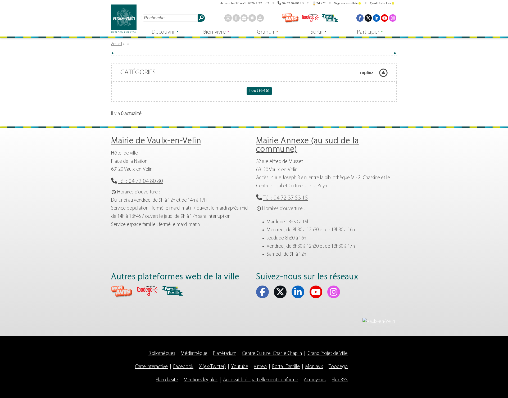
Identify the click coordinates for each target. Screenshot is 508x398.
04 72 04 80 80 (292, 3)
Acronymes (315, 380)
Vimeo (260, 366)
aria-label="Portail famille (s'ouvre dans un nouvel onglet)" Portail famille (172, 291)
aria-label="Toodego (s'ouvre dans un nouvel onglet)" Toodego (147, 291)
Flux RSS (340, 380)
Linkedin (376, 17)
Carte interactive (151, 366)
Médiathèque (194, 353)
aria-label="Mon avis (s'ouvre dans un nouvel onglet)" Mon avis (121, 291)
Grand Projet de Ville (327, 353)
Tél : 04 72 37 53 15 (285, 198)
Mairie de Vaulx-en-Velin (156, 141)
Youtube (384, 17)
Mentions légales (200, 380)
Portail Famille (286, 366)
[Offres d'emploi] (244, 17)
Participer (368, 32)
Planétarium (224, 353)
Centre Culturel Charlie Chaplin (272, 353)
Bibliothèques (161, 353)
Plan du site (167, 380)
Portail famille (329, 18)
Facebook (360, 17)
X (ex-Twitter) (368, 17)
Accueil (116, 44)
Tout (259, 91)
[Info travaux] (260, 17)
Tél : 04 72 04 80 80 (140, 181)
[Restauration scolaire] (236, 17)
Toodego (310, 18)
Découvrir (163, 32)
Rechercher (201, 17)
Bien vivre (214, 32)
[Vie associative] (252, 17)
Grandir (266, 32)
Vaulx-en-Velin (124, 18)
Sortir (317, 32)
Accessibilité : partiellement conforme (260, 380)
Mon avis (290, 18)
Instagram (392, 17)
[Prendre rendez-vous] (228, 17)
